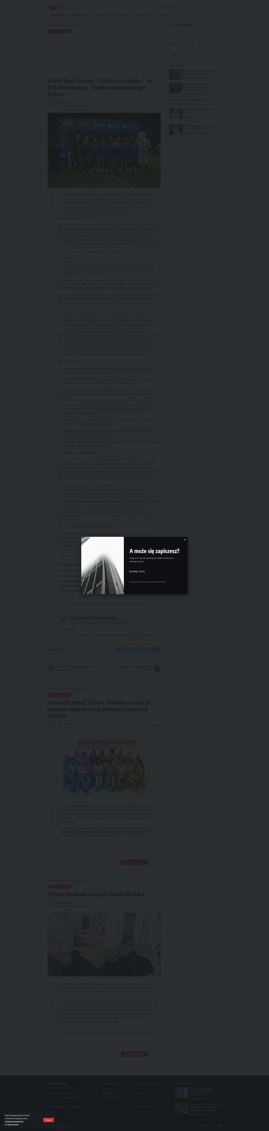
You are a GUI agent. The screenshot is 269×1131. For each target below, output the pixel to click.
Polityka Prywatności (14, 1121)
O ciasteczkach (11, 1124)
